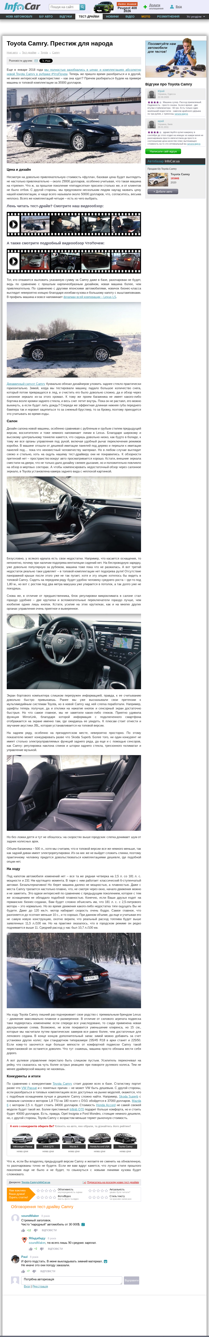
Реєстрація (40, 1286)
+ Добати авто (162, 191)
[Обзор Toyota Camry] (74, 272)
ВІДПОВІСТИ (49, 1230)
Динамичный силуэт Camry (26, 383)
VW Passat (29, 1088)
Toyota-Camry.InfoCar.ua (35, 1182)
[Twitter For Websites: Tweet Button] (50, 61)
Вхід (27, 1286)
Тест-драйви (89, 16)
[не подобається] (36, 1230)
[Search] (82, 7)
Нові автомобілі (19, 16)
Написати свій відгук (163, 151)
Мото (145, 16)
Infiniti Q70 (77, 1109)
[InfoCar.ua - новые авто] (22, 7)
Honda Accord (106, 1105)
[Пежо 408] (113, 7)
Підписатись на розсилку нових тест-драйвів (113, 1182)
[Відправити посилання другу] (36, 61)
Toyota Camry (62, 1083)
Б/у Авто (46, 16)
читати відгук (181, 114)
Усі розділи (194, 16)
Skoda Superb (128, 1096)
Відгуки (66, 16)
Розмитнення (168, 16)
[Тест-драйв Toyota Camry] (74, 235)
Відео (130, 16)
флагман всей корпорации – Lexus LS (89, 297)
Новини (112, 16)
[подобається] (23, 1230)
